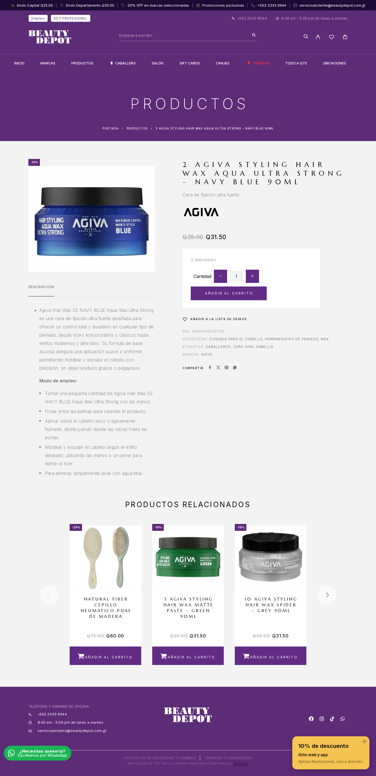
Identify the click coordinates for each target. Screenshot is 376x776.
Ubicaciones (334, 63)
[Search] (254, 35)
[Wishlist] (331, 38)
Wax (325, 339)
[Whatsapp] (343, 719)
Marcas (47, 63)
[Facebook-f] (311, 719)
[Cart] (345, 37)
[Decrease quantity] (220, 276)
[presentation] (49, 595)
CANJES (222, 63)
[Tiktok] (332, 719)
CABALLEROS (218, 347)
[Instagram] (322, 719)
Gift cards (189, 63)
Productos (82, 63)
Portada (110, 128)
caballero (125, 63)
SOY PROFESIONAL (71, 18)
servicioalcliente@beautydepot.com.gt (332, 5)
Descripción (41, 287)
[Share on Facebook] (210, 368)
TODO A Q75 (296, 63)
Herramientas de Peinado (291, 339)
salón (158, 63)
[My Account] (318, 37)
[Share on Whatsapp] (235, 368)
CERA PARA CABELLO (253, 347)
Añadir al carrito (229, 293)
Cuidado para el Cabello (236, 339)
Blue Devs (241, 763)
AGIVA (207, 354)
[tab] (41, 290)
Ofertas (261, 63)
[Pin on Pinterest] (226, 368)
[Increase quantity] (252, 276)
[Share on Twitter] (218, 368)
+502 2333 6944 (271, 5)
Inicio (19, 63)
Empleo (38, 18)
